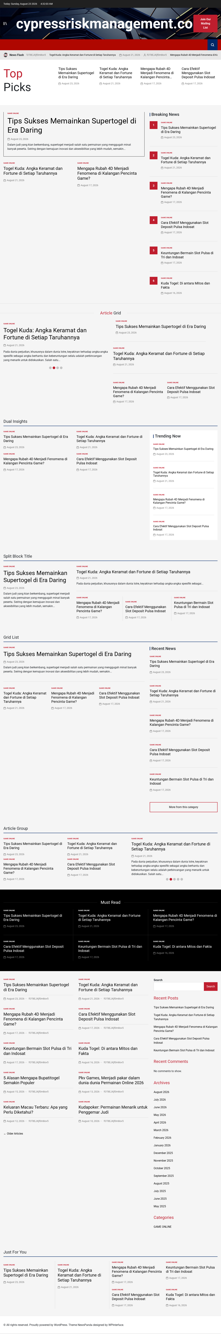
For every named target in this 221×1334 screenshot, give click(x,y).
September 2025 (164, 1175)
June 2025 (160, 1198)
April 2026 (160, 1122)
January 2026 (162, 1145)
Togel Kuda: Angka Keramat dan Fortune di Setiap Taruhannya (66, 54)
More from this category (183, 807)
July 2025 (160, 1191)
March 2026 (161, 1130)
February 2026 (162, 1137)
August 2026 (161, 1092)
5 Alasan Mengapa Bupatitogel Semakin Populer (31, 1080)
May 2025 (160, 1206)
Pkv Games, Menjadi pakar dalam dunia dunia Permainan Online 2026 (111, 1080)
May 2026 (160, 1115)
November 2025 (163, 1160)
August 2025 (161, 1183)
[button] (215, 75)
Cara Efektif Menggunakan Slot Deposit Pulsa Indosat (198, 73)
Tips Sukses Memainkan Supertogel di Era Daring (76, 73)
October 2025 (162, 1168)
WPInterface (115, 1325)
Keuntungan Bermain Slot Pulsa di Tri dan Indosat (193, 605)
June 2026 (160, 1107)
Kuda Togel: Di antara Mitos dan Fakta (182, 946)
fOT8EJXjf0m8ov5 (140, 54)
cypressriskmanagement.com (110, 23)
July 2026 (160, 1099)
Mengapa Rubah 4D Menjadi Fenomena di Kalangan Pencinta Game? (157, 75)
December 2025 (163, 1153)
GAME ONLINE (13, 113)
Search (158, 980)
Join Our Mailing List (205, 23)
